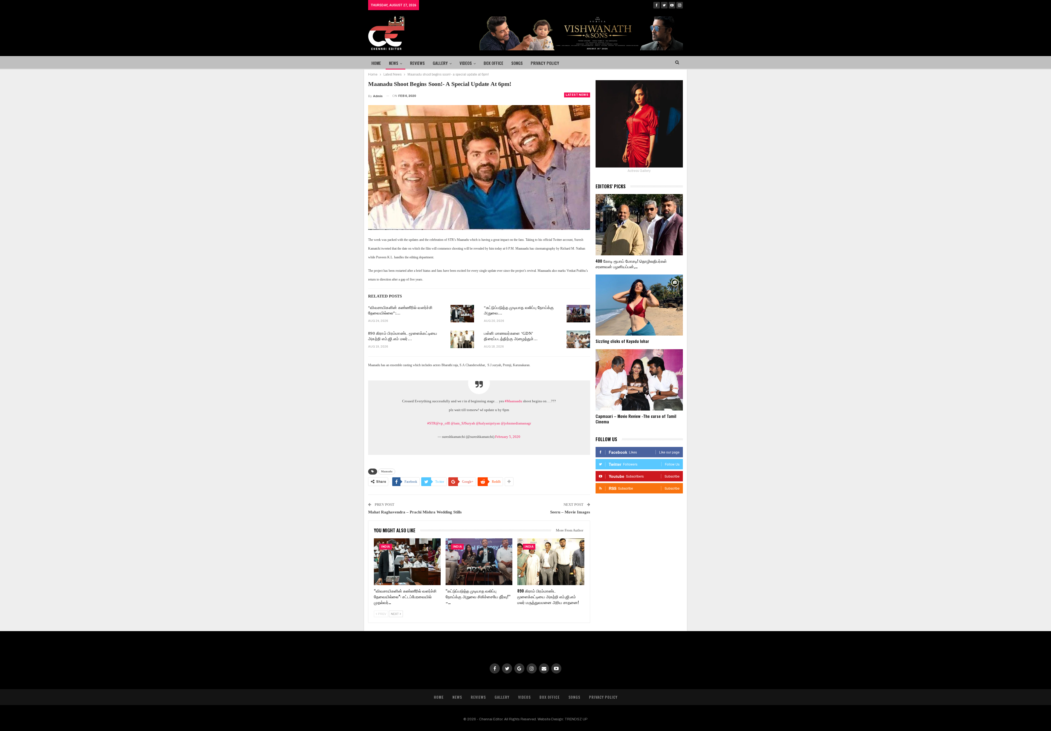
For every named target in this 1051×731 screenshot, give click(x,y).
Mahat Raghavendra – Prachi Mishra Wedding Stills (415, 512)
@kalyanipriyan (488, 423)
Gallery (440, 63)
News (393, 63)
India (385, 546)
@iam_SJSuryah (463, 423)
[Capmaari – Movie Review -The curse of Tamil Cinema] (639, 380)
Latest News (577, 94)
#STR (431, 423)
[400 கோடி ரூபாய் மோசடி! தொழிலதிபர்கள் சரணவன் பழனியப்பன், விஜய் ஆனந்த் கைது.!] (639, 224)
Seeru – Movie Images (570, 512)
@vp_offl (443, 423)
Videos (466, 63)
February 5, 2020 (507, 437)
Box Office (493, 63)
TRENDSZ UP (576, 719)
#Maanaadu (513, 401)
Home (376, 63)
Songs (517, 63)
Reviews (417, 63)
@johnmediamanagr (516, 423)
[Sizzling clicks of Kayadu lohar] (639, 305)
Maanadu (386, 471)
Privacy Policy (545, 63)
